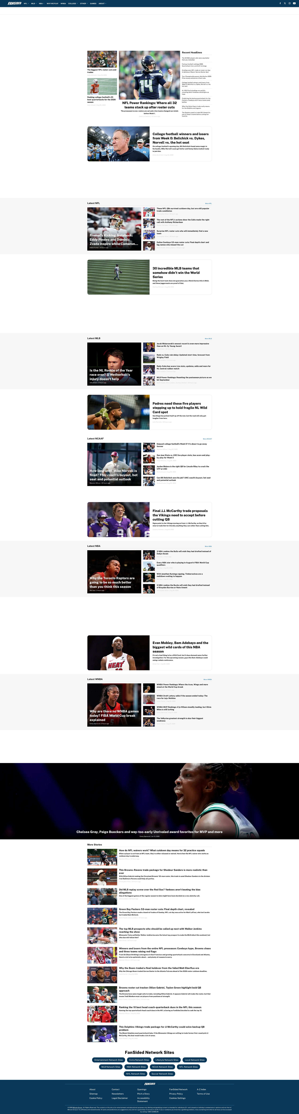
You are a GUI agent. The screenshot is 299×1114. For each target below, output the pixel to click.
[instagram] (290, 3)
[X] (285, 3)
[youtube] (294, 3)
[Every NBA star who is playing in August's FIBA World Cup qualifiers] (177, 566)
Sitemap (93, 1094)
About (92, 1089)
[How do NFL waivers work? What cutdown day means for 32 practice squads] (149, 857)
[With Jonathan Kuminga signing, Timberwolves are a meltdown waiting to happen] (177, 577)
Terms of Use (203, 1094)
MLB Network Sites (110, 1067)
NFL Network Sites (188, 1067)
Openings (141, 1089)
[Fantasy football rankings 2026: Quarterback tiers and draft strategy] (197, 65)
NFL (25, 3)
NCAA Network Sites (162, 1067)
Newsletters (118, 1094)
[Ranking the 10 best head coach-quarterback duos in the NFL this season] (149, 1014)
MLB (33, 3)
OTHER (83, 3)
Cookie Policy (95, 1098)
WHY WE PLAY (52, 3)
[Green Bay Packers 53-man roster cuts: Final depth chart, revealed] (149, 916)
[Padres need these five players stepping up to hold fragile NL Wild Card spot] (149, 412)
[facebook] (280, 3)
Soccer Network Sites (162, 1074)
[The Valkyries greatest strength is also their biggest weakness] (177, 722)
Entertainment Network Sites (108, 1060)
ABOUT (102, 3)
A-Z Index (201, 1089)
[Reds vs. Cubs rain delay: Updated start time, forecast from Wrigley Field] (177, 358)
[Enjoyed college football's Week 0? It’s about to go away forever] (177, 447)
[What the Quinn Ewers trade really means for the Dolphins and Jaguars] (197, 107)
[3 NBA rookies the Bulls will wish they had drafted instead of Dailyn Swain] (177, 555)
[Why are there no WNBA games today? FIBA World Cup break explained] (114, 705)
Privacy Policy (176, 1094)
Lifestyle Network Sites (167, 1060)
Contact (115, 1089)
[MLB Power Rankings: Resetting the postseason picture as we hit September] (177, 381)
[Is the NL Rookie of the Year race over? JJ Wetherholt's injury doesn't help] (114, 364)
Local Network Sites (195, 1060)
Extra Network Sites (139, 1060)
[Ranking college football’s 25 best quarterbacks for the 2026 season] (102, 92)
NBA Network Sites (136, 1067)
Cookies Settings (177, 1098)
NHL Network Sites (135, 1074)
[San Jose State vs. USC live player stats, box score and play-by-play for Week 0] (177, 458)
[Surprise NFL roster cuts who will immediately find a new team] (177, 234)
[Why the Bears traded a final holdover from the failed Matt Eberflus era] (149, 975)
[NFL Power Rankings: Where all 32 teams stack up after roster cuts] (149, 84)
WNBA (63, 3)
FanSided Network (178, 1089)
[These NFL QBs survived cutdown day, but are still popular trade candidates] (177, 212)
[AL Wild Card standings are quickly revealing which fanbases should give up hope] (197, 92)
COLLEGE (72, 3)
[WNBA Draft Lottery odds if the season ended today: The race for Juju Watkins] (177, 699)
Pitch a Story (143, 1094)
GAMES (93, 3)
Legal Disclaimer (120, 1098)
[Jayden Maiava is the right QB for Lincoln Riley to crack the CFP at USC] (177, 470)
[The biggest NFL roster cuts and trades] (102, 63)
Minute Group (77, 1107)
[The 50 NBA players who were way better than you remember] (197, 59)
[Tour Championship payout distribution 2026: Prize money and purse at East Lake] (197, 77)
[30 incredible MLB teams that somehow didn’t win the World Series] (149, 277)
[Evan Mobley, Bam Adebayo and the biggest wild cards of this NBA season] (149, 652)
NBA (41, 3)
